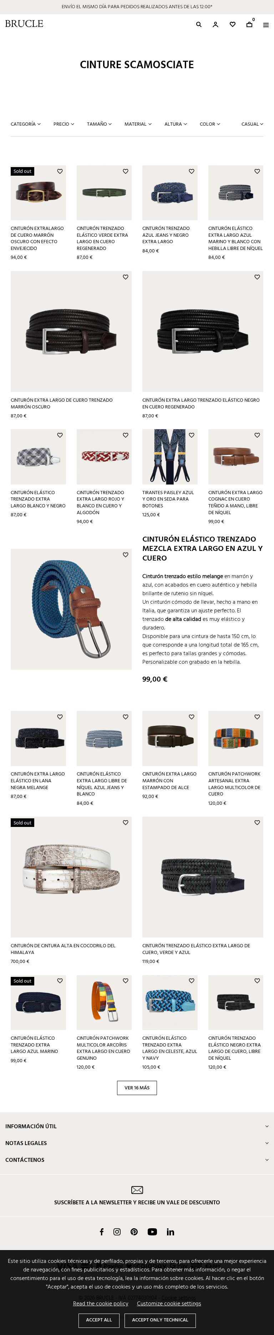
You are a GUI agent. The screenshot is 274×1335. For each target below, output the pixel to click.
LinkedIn (170, 1231)
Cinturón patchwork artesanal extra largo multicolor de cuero (234, 784)
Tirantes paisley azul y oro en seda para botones (168, 499)
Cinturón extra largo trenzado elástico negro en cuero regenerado (201, 403)
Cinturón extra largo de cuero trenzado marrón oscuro (62, 403)
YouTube (152, 1231)
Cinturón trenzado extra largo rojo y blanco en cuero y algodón (100, 503)
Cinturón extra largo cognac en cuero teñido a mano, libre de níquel (235, 503)
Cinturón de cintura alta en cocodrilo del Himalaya (63, 949)
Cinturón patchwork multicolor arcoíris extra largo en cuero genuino (103, 1048)
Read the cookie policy (100, 1304)
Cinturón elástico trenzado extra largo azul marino (34, 1045)
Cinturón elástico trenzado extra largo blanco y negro (38, 499)
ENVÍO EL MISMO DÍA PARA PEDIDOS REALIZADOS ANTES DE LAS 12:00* (137, 7)
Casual (251, 124)
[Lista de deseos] (232, 24)
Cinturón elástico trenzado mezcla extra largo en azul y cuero (202, 549)
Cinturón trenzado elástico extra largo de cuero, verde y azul (196, 949)
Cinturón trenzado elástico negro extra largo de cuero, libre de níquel (234, 1048)
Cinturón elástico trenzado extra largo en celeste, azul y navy (169, 1048)
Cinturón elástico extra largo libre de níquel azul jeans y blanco (102, 784)
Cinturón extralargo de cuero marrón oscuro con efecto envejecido (37, 239)
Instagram (117, 1231)
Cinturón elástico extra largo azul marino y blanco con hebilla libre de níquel (235, 239)
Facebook (101, 1231)
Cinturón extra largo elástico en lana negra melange (38, 781)
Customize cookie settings (169, 1304)
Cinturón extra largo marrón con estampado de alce (169, 781)
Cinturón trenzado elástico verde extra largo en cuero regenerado (102, 239)
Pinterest (134, 1231)
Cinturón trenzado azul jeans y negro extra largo (166, 235)
